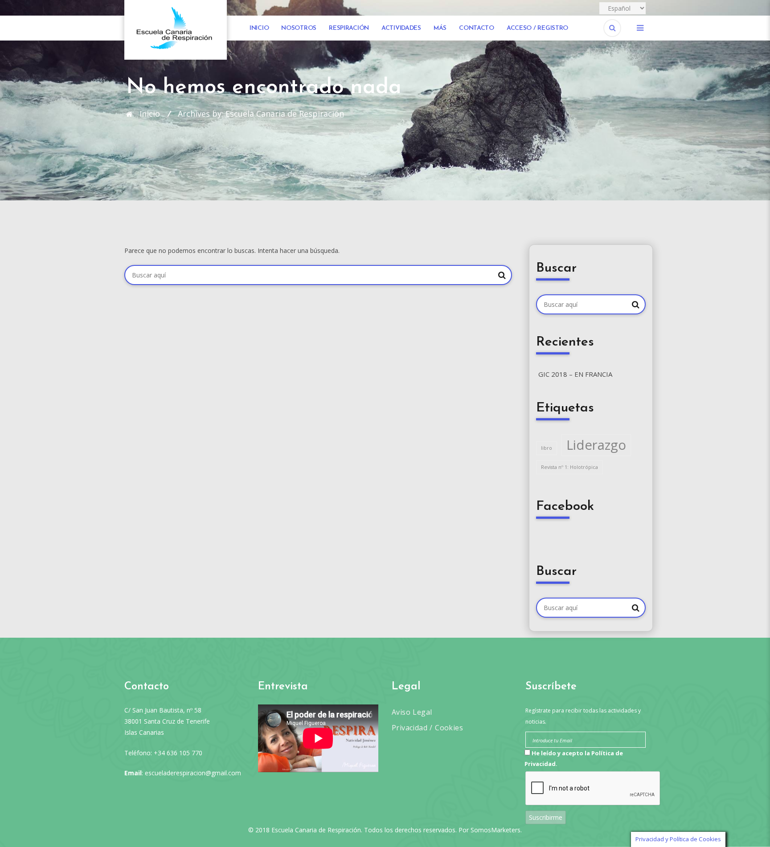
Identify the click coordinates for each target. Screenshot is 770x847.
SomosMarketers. (496, 830)
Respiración (349, 28)
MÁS (440, 28)
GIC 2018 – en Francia (575, 374)
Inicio (259, 28)
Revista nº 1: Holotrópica (569, 467)
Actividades (401, 28)
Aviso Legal (412, 712)
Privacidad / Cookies (427, 728)
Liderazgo (596, 445)
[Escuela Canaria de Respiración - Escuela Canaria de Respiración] (175, 29)
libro (546, 448)
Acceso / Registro (537, 28)
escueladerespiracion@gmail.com (193, 773)
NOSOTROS (298, 28)
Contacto (476, 28)
